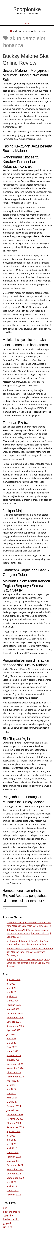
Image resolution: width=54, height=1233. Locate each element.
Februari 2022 (14, 1194)
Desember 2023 (15, 1114)
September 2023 (15, 1127)
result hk (8, 1215)
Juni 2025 (11, 1038)
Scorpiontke (27, 9)
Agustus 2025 (13, 1030)
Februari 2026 (14, 1004)
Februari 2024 (14, 1106)
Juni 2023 (11, 1139)
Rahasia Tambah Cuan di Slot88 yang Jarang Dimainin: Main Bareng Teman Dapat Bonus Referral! (28, 963)
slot (5, 1208)
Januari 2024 (13, 1110)
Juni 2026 (11, 987)
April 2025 (12, 1047)
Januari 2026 (13, 1009)
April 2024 (12, 1097)
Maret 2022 (12, 1190)
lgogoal (7, 1223)
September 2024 (15, 1076)
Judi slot (7, 1227)
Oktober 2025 (14, 1021)
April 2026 (12, 996)
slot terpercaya (11, 1211)
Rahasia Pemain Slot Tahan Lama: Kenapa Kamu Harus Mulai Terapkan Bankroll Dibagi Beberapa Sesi (29, 933)
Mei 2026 (11, 992)
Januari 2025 (13, 1059)
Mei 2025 (11, 1042)
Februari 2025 (14, 1055)
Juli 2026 (11, 983)
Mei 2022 (11, 1182)
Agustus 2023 (13, 1131)
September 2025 (15, 1026)
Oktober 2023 (14, 1123)
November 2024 (15, 1068)
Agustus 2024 (13, 1080)
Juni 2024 (11, 1089)
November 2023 (15, 1118)
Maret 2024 (12, 1101)
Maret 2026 (12, 1000)
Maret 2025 (12, 1051)
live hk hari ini (11, 1219)
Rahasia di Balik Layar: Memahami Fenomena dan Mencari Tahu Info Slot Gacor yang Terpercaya (30, 952)
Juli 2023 (11, 1135)
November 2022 (15, 1169)
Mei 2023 (11, 1144)
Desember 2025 (15, 1013)
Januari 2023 (13, 1160)
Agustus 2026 (13, 979)
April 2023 (12, 1148)
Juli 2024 (11, 1084)
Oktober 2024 (14, 1072)
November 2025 (15, 1017)
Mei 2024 (11, 1093)
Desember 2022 (15, 1165)
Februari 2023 (14, 1156)
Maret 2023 (12, 1152)
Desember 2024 (15, 1063)
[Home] (10, 31)
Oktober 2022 (14, 1173)
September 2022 (15, 1177)
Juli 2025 (11, 1034)
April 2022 (12, 1186)
